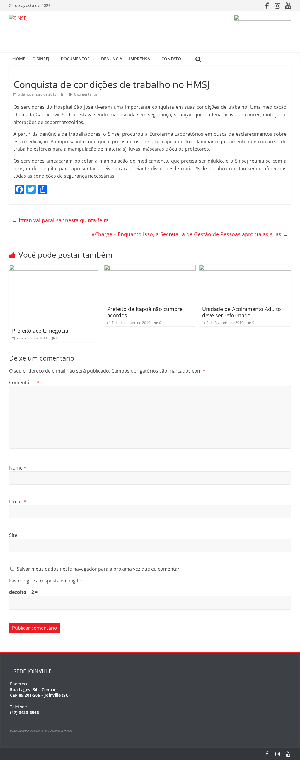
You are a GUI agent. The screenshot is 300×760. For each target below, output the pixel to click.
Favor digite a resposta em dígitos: (47, 580)
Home (19, 59)
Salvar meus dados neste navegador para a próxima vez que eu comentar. (99, 569)
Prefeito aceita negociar (41, 330)
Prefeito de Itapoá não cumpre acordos (145, 312)
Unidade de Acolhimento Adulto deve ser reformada (241, 312)
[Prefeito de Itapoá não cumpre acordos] (150, 268)
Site (13, 535)
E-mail (17, 501)
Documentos (75, 59)
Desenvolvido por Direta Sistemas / (30, 730)
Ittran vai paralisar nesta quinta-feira (60, 220)
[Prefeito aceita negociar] (53, 268)
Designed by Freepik (61, 730)
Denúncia (111, 59)
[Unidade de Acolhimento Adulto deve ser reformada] (245, 268)
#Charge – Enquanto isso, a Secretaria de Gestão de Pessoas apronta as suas (189, 234)
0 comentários (85, 94)
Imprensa (139, 59)
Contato (171, 59)
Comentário (24, 382)
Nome (17, 468)
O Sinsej (40, 59)
